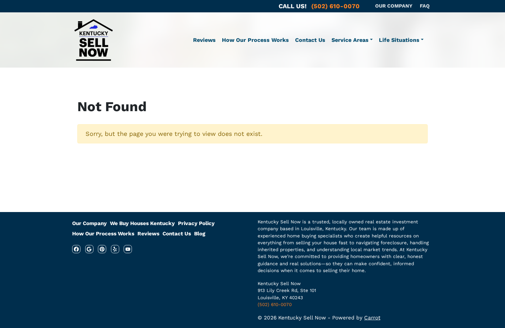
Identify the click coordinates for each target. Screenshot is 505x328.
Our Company (89, 223)
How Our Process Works (255, 40)
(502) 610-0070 (275, 304)
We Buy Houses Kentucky (142, 223)
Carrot (372, 318)
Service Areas (350, 40)
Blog (199, 234)
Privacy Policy (196, 223)
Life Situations (399, 40)
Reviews (204, 40)
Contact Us (310, 40)
